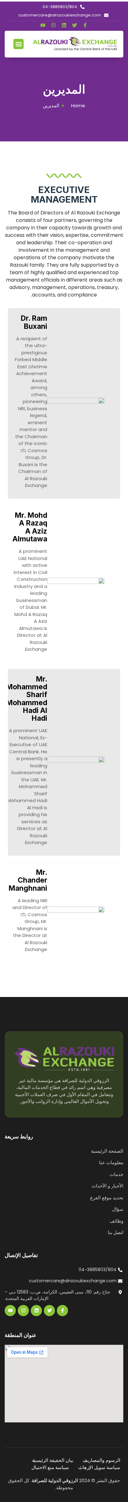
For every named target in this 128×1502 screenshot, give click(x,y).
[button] (18, 44)
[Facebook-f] (85, 25)
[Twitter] (74, 25)
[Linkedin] (64, 25)
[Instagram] (53, 25)
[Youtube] (42, 25)
